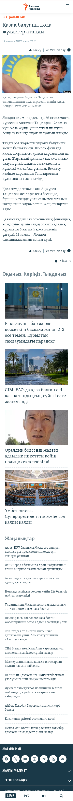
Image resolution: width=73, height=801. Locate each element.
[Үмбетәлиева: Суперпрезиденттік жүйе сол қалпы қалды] (36, 488)
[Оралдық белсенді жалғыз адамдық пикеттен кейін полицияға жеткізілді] (36, 427)
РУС (26, 796)
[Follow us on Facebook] (6, 759)
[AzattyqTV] (44, 796)
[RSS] (53, 759)
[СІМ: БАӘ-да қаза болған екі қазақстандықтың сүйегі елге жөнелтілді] (36, 367)
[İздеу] (61, 796)
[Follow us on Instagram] (34, 759)
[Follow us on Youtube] (25, 759)
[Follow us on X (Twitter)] (15, 759)
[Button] (35, 50)
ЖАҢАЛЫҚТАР (13, 17)
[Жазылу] (63, 759)
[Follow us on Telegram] (44, 759)
